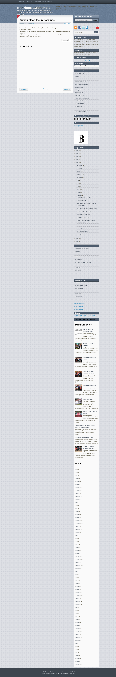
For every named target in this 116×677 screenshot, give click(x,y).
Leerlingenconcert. (81, 200)
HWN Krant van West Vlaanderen (83, 254)
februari (79, 195)
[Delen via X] (66, 40)
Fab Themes (65, 672)
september (80, 174)
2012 (77, 238)
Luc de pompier (78, 259)
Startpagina (21, 1)
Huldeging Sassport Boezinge (84, 217)
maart (78, 192)
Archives (92, 319)
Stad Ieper (77, 265)
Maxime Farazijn (79, 291)
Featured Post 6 (80, 306)
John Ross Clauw (79, 288)
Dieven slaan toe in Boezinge (37, 20)
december (79, 165)
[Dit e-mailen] (62, 40)
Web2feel (72, 672)
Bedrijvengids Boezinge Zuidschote (43, 1)
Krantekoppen (78, 256)
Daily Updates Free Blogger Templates (65, 673)
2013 (77, 162)
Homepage (45, 89)
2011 (77, 241)
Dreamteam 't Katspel (80, 79)
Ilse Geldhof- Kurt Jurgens (81, 285)
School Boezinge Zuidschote (82, 98)
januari (79, 235)
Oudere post (67, 89)
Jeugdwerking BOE (79, 87)
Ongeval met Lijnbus (88, 399)
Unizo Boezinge (79, 106)
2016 (77, 153)
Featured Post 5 (80, 300)
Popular (78, 319)
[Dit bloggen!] (64, 40)
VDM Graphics (78, 296)
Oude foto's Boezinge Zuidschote (83, 262)
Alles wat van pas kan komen (82, 248)
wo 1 (76, 273)
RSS (75, 300)
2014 (77, 159)
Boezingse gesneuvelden (83, 225)
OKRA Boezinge (79, 92)
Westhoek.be (78, 270)
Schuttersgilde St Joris (80, 100)
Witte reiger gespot (81, 228)
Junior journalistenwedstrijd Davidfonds (87, 208)
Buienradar (77, 251)
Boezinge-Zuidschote (33, 8)
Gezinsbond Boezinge (80, 81)
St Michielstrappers (79, 103)
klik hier (79, 127)
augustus (79, 177)
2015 (77, 156)
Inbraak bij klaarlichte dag (83, 214)
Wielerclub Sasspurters (80, 111)
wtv (75, 276)
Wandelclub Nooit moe (80, 109)
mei (78, 186)
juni (78, 183)
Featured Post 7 (80, 303)
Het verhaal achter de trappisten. (85, 211)
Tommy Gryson (78, 293)
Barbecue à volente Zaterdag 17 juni (84, 437)
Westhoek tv (78, 267)
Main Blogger (50, 673)
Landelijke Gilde (79, 90)
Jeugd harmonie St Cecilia (81, 84)
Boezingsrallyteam (79, 73)
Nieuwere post (23, 89)
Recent (85, 319)
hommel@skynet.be (79, 125)
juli (78, 180)
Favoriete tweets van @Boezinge (82, 60)
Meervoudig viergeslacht (83, 231)
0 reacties (67, 23)
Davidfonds (77, 76)
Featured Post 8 (80, 309)
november (79, 168)
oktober (79, 171)
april (78, 189)
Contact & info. (29, 1)
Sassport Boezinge (79, 95)
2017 (77, 150)
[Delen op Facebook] (68, 40)
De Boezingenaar (79, 282)
